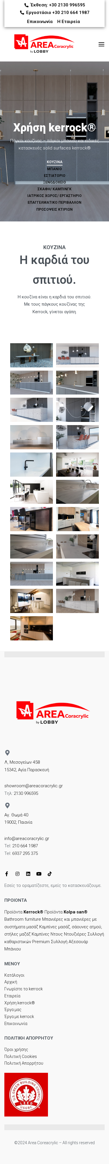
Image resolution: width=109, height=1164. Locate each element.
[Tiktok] (49, 873)
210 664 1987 (25, 845)
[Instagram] (17, 873)
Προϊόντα (23, 912)
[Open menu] (101, 44)
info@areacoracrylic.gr (26, 838)
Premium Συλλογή (49, 941)
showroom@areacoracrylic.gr (33, 785)
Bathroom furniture (22, 919)
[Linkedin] (28, 873)
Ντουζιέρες (75, 934)
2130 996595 (26, 793)
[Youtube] (39, 873)
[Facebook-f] (6, 873)
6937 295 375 (25, 853)
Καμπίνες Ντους (47, 934)
